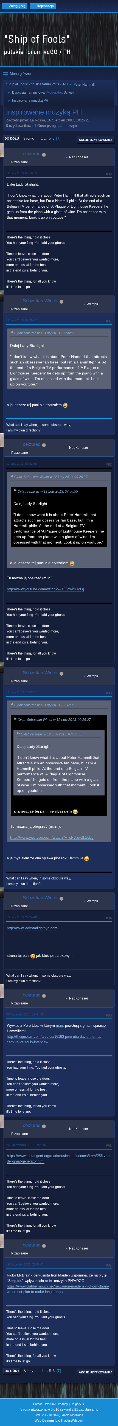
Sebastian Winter (40, 300)
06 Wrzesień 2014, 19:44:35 (25, 1014)
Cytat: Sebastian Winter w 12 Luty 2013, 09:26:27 (51, 477)
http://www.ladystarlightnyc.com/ (32, 928)
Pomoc (38, 1404)
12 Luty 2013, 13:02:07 (21, 692)
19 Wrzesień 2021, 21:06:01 (25, 1264)
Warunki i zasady (56, 1404)
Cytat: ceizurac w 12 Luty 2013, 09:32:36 (44, 705)
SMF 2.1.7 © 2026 (47, 1415)
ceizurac (31, 153)
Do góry (12, 1371)
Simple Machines (72, 1415)
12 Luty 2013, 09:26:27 (21, 320)
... (46, 138)
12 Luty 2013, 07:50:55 (21, 173)
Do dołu (12, 138)
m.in (59, 1025)
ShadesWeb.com (72, 1420)
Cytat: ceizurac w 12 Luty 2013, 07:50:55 (44, 333)
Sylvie (68, 92)
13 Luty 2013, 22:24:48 (21, 917)
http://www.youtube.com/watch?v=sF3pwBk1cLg (45, 589)
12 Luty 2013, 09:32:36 (21, 463)
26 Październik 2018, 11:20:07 (26, 1145)
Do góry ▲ (78, 1404)
